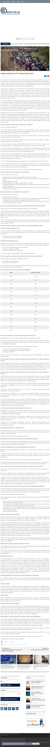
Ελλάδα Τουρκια (16, 644)
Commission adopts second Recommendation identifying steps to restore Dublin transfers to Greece (8, 666)
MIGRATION (12, 642)
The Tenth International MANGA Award (39, 649)
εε (9, 644)
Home (4, 1)
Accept (35, 743)
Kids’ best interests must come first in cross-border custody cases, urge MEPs (41, 666)
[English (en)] (1, 681)
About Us (8, 1)
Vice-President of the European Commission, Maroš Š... (38, 700)
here (34, 253)
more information (28, 743)
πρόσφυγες (24, 644)
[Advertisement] (25, 26)
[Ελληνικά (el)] (3, 681)
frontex (6, 644)
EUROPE (6, 642)
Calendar (13, 1)
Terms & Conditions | (42, 742)
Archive (18, 1)
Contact (22, 1)
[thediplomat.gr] (10, 14)
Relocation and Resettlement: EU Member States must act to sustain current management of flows (24, 666)
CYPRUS (28, 677)
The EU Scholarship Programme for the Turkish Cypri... (37, 693)
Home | (36, 742)
